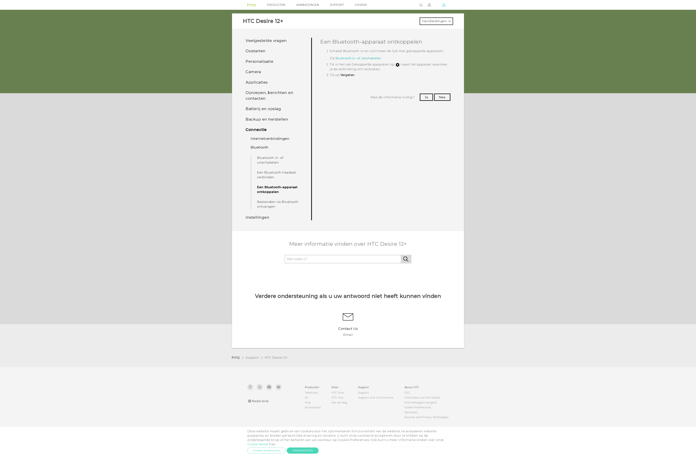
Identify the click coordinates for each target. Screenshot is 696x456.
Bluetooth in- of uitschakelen (270, 160)
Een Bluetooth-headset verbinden (276, 175)
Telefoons (311, 392)
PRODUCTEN (276, 5)
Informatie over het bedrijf (422, 397)
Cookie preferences (266, 450)
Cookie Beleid (257, 444)
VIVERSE (361, 5)
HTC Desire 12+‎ (276, 357)
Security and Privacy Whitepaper (426, 417)
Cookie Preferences (417, 407)
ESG (407, 392)
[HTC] (251, 5)
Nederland (260, 401)
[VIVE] (444, 5)
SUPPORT (337, 5)
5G (306, 397)
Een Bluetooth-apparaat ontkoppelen (277, 189)
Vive (308, 402)
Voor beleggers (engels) (420, 402)
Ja (426, 97)
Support (252, 357)
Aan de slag (339, 402)
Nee (442, 97)
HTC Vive (338, 392)
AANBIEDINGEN (307, 5)
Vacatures (411, 412)
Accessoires (313, 407)
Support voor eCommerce (375, 397)
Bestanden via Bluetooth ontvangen (278, 204)
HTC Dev (338, 397)
